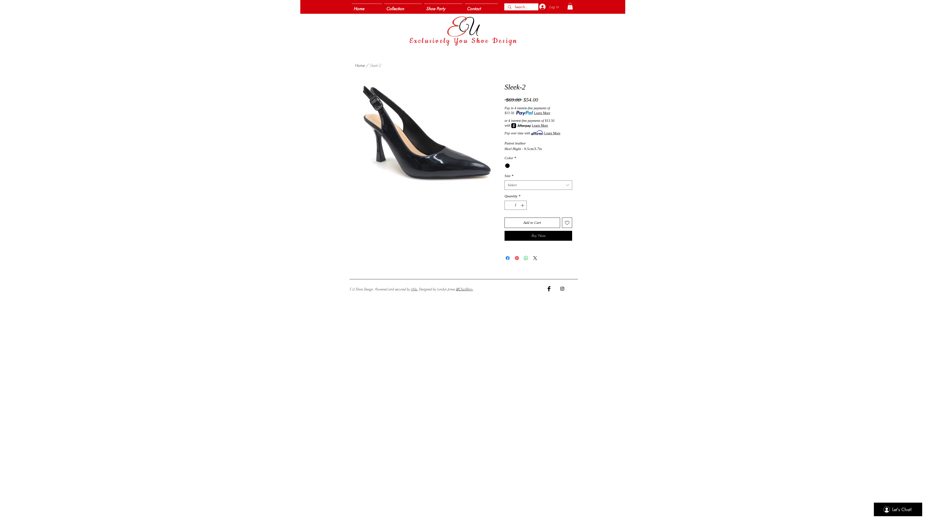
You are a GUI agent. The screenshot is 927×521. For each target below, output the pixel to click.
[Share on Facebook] (508, 258)
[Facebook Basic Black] (549, 288)
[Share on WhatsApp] (526, 258)
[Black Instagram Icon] (562, 288)
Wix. (414, 289)
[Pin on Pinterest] (517, 258)
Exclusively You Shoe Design (463, 41)
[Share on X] (535, 258)
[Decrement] (508, 205)
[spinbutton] (516, 205)
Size (509, 176)
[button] (570, 6)
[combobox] (538, 185)
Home (360, 65)
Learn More (542, 113)
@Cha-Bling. (464, 289)
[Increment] (523, 205)
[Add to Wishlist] (567, 223)
